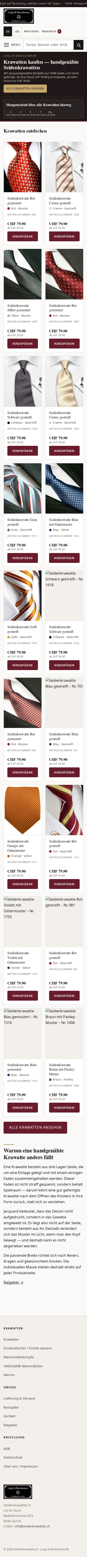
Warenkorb (51, 31)
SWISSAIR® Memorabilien (23, 1366)
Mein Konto (31, 31)
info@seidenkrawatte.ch (32, 1526)
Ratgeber (10, 1425)
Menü (15, 45)
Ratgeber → (13, 1282)
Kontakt (9, 1416)
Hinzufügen (22, 236)
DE (8, 31)
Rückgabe (11, 1407)
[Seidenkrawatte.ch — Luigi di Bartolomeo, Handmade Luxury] (19, 16)
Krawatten (11, 1339)
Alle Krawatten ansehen (25, 88)
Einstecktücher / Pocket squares (28, 1348)
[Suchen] (78, 45)
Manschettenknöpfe (19, 1357)
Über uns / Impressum (21, 1466)
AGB (7, 1448)
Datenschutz (13, 1457)
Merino (9, 1375)
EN (17, 31)
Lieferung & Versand (19, 1398)
